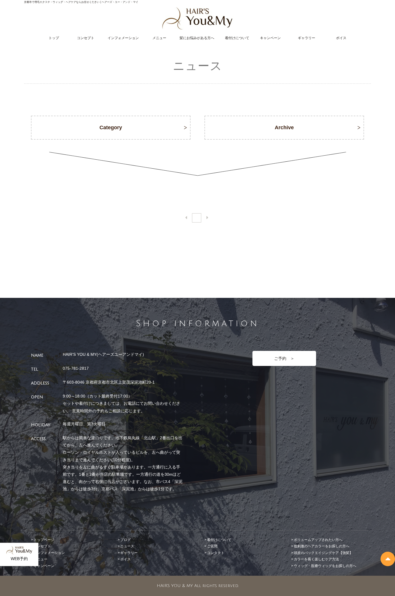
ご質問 (212, 546)
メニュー (159, 38)
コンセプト (85, 38)
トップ (54, 38)
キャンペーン (270, 38)
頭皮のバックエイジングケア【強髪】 (323, 553)
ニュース (127, 546)
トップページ (44, 540)
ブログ (125, 540)
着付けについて (237, 38)
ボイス (341, 38)
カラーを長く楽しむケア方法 (316, 559)
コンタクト (215, 553)
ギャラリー (306, 38)
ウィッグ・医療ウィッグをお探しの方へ (325, 566)
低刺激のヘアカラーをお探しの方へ (321, 546)
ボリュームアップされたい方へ (318, 540)
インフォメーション (123, 38)
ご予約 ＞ (284, 358)
